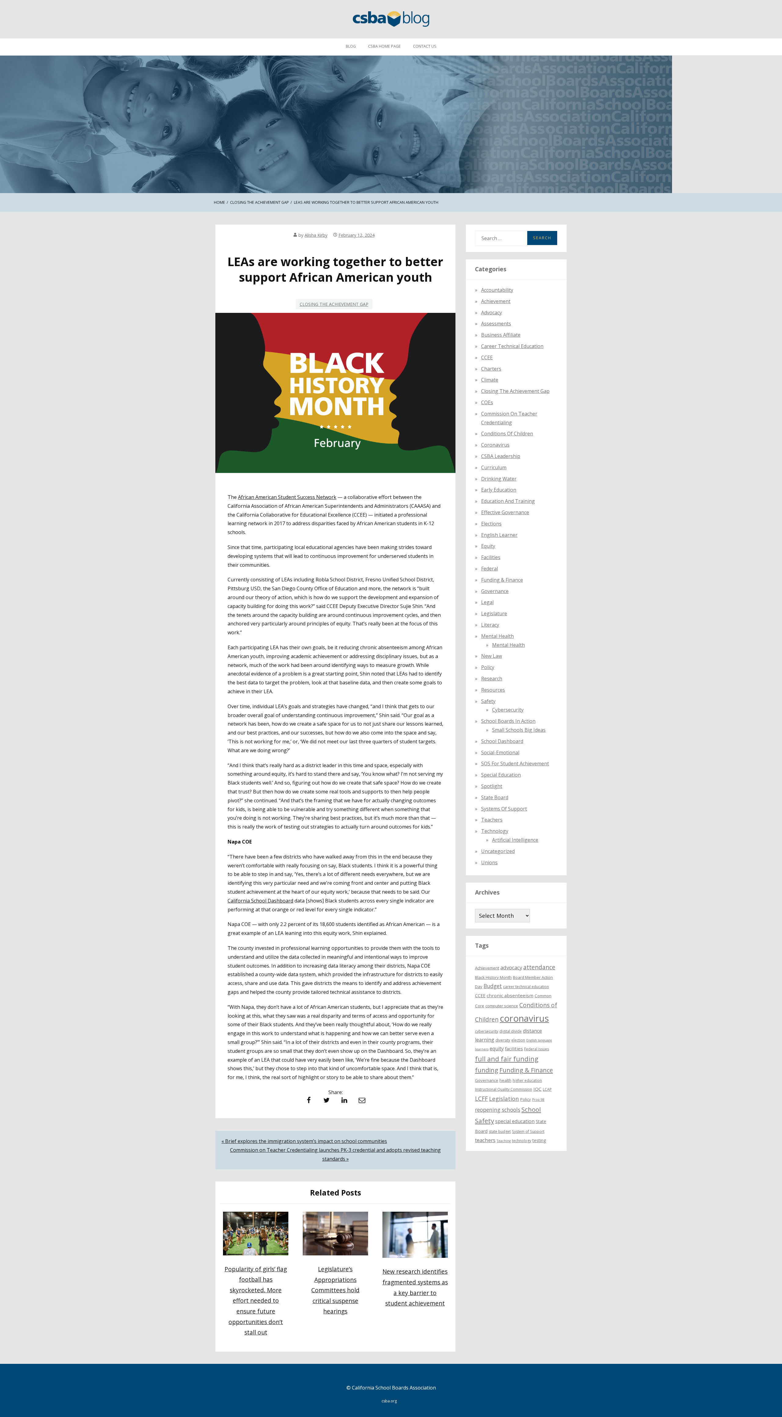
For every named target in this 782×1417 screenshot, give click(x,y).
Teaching (504, 1141)
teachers (485, 1140)
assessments (496, 323)
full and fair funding (506, 1058)
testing (539, 1140)
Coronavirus (495, 444)
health (505, 1080)
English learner (499, 535)
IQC (537, 1089)
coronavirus (524, 1018)
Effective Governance (505, 512)
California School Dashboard (260, 900)
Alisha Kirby (316, 235)
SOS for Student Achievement (515, 763)
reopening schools (497, 1109)
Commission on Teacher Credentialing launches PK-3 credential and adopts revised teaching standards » (335, 1154)
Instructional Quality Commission (503, 1089)
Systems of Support (504, 808)
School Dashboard (502, 741)
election (518, 1040)
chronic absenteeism (510, 995)
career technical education (526, 986)
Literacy (490, 624)
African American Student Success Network (287, 497)
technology (521, 1140)
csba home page (384, 46)
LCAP (547, 1089)
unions (489, 862)
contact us (425, 46)
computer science (501, 1006)
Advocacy (491, 312)
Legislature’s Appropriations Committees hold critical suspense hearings (335, 1290)
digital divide (510, 1031)
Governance (495, 591)
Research (491, 678)
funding (486, 1070)
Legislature (494, 613)
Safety (488, 701)
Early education (498, 489)
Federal (489, 568)
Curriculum (493, 467)
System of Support (528, 1131)
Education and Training (508, 501)
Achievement (495, 301)
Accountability (497, 290)
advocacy (511, 967)
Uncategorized (498, 851)
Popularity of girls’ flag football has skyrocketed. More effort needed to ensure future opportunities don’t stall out (256, 1300)
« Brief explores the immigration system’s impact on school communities (304, 1141)
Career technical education (512, 346)
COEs (487, 402)
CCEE (487, 357)
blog (351, 46)
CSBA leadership (500, 456)
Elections (491, 523)
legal (487, 602)
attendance (539, 967)
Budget (493, 986)
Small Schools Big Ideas (519, 730)
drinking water (499, 478)
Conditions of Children (507, 433)
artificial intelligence (515, 840)
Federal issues (536, 1049)
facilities (490, 557)
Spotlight (491, 786)
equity (488, 546)
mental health (497, 636)
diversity (502, 1040)
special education (515, 1121)
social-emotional (500, 752)
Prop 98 (538, 1099)
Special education (501, 774)
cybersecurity (508, 709)
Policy (487, 667)
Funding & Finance (502, 580)
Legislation (504, 1098)
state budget (500, 1131)
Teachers (491, 819)
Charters (491, 368)
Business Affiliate (501, 334)
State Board (494, 797)
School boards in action (508, 721)
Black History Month (493, 977)
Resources (493, 690)
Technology (494, 831)
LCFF (481, 1099)
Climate (489, 379)
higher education (527, 1080)
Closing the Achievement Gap (334, 304)
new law (491, 656)
